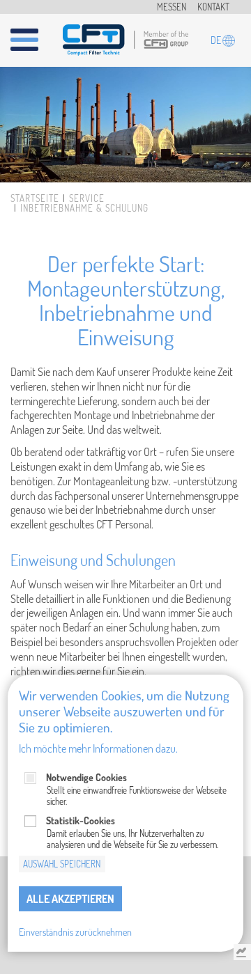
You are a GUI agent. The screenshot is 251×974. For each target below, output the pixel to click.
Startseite (34, 198)
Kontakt (213, 7)
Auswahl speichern (61, 864)
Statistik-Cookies (80, 820)
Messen (171, 7)
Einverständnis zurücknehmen (75, 931)
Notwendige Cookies (86, 777)
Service (87, 198)
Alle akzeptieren (70, 899)
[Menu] (32, 34)
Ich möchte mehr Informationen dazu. (98, 748)
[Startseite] (125, 37)
